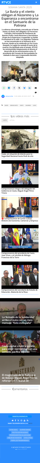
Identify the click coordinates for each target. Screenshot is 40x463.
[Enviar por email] (35, 88)
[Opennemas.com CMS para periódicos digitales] (21, 448)
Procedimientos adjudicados (20, 435)
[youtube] (24, 420)
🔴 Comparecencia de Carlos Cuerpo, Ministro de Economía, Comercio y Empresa (19, 219)
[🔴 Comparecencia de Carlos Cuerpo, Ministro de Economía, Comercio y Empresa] (20, 207)
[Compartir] (3, 88)
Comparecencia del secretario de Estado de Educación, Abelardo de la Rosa (19, 291)
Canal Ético (28, 438)
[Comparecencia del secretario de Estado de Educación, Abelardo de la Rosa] (20, 275)
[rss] (33, 96)
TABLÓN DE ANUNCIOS (14, 438)
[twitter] (18, 420)
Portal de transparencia (20, 440)
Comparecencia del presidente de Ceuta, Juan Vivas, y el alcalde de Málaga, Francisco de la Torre (18, 255)
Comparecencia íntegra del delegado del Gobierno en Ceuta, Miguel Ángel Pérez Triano (18, 191)
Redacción (9, 96)
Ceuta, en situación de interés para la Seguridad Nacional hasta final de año (17, 155)
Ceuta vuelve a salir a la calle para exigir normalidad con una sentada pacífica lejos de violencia (19, 350)
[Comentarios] (35, 92)
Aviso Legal (14, 430)
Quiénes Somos (25, 430)
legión (6, 105)
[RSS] (27, 420)
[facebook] (15, 420)
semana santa (14, 105)
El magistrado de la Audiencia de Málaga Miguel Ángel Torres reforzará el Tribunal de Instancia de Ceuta (19, 379)
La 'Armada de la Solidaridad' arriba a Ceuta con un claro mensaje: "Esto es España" (18, 320)
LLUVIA (34, 105)
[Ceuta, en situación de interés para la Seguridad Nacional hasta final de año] (20, 139)
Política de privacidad (20, 432)
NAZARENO (28, 105)
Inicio (30, 423)
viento (21, 105)
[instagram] (21, 420)
